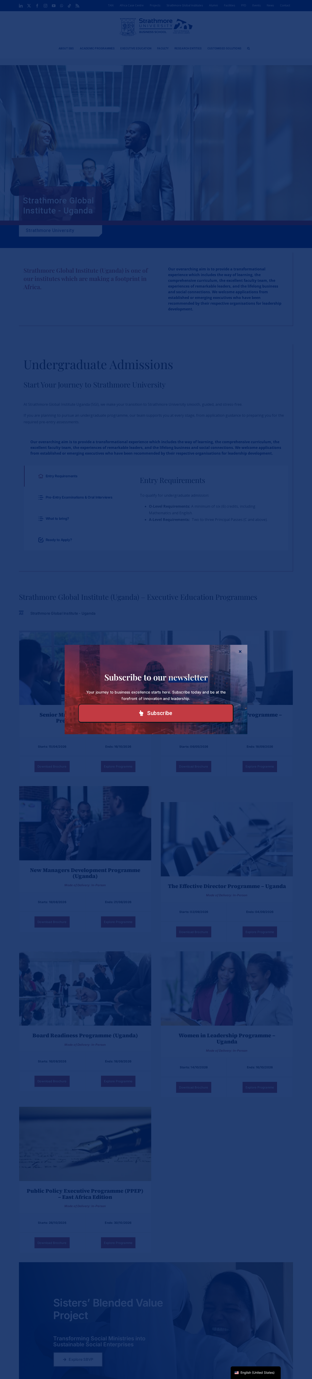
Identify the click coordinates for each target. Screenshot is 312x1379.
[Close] (240, 651)
